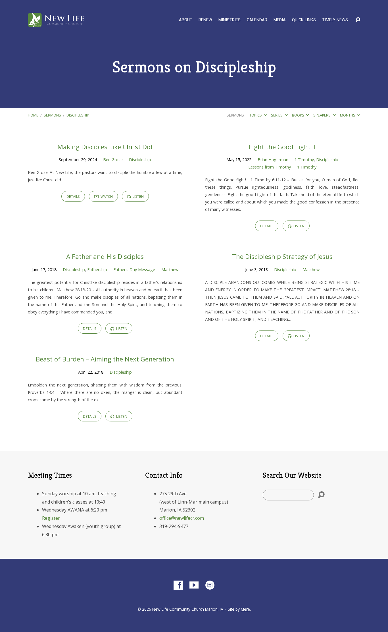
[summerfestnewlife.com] (209, 585)
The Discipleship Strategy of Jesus (282, 256)
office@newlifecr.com (181, 518)
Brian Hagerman (273, 159)
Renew (205, 20)
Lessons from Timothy (269, 167)
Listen (138, 196)
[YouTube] (194, 585)
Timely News (335, 20)
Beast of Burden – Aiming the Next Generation (105, 359)
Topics (256, 115)
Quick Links (304, 20)
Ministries (229, 20)
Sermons (52, 115)
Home (33, 115)
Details (73, 196)
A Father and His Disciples (105, 256)
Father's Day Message (134, 269)
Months (348, 115)
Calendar (257, 20)
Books (298, 115)
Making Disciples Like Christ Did (105, 146)
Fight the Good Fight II (282, 146)
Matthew (169, 269)
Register (51, 518)
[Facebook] (178, 585)
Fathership (97, 269)
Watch (106, 196)
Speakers (322, 115)
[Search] (321, 495)
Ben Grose (113, 159)
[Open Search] (358, 20)
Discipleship (77, 115)
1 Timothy (304, 159)
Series (277, 115)
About (185, 20)
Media (280, 20)
